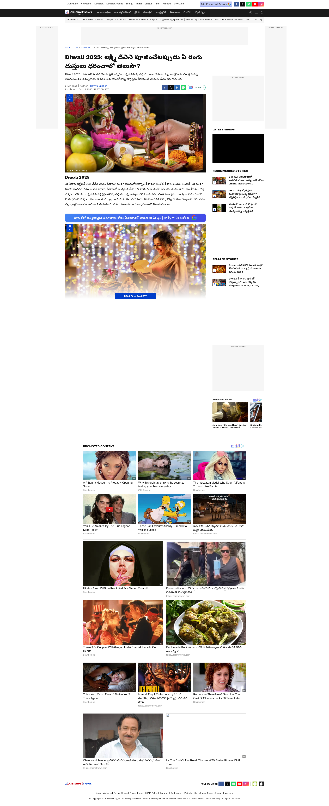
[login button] (251, 13)
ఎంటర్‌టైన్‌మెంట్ (122, 12)
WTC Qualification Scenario (229, 19)
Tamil (139, 3)
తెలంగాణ (175, 12)
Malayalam (72, 3)
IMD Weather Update (92, 19)
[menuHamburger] (256, 12)
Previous (256, 20)
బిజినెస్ (187, 12)
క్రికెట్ (137, 12)
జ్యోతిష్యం (199, 12)
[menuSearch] (262, 12)
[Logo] (79, 13)
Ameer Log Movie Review (199, 19)
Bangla (148, 3)
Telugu (129, 3)
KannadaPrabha (114, 3)
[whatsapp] (249, 4)
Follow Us (199, 87)
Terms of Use (121, 793)
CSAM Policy (151, 793)
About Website (104, 793)
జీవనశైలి (147, 12)
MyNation (179, 3)
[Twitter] (242, 4)
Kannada (98, 3)
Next (261, 20)
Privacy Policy (136, 793)
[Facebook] (236, 4)
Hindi (157, 3)
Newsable (86, 3)
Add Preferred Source (214, 4)
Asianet (78, 783)
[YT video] (255, 4)
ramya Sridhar (98, 85)
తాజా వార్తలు (104, 12)
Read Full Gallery (135, 296)
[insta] (261, 4)
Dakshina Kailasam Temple (143, 19)
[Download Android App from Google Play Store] (255, 784)
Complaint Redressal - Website (176, 793)
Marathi (167, 3)
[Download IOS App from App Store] (261, 784)
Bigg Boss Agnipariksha (171, 19)
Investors (228, 793)
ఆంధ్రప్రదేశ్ (160, 12)
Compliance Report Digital (207, 793)
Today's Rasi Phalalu (116, 19)
